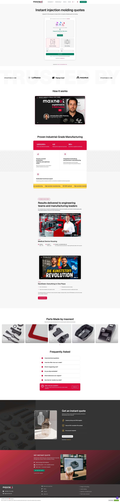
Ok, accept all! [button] (116, 500)
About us (64, 1)
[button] (60, 358)
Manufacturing (58, 1)
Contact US (69, 439)
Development (50, 1)
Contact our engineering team (62, 64)
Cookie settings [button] (111, 500)
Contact (69, 1)
